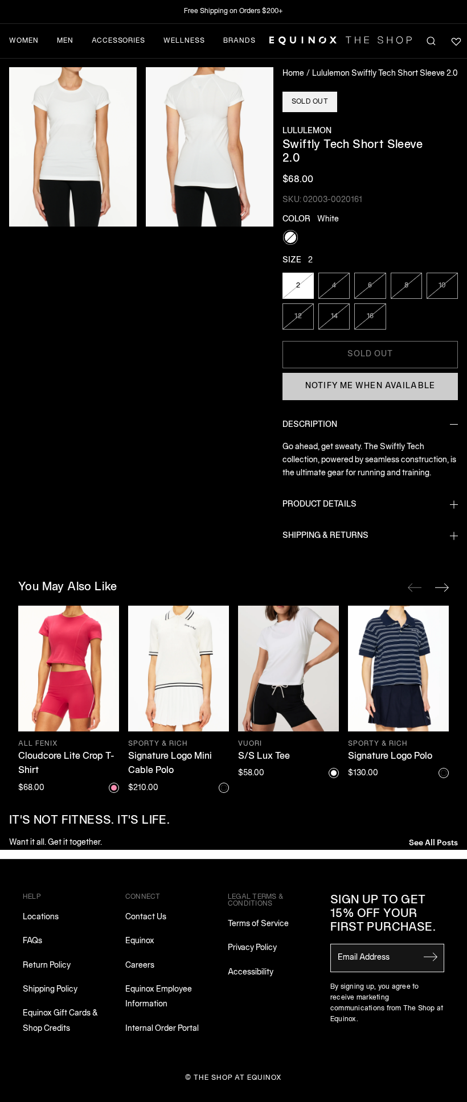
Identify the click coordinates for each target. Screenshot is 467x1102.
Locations (41, 917)
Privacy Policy (252, 948)
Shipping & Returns (325, 536)
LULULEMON (306, 131)
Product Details (319, 504)
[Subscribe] (430, 956)
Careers (139, 965)
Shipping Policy (50, 989)
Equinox (139, 941)
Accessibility (250, 972)
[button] (73, 147)
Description (309, 425)
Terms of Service (258, 924)
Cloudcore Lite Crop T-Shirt (66, 764)
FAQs (32, 941)
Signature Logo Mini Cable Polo (170, 764)
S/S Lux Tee (264, 756)
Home (293, 73)
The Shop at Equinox (238, 1078)
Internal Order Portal (162, 1029)
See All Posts (433, 841)
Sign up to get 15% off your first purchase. (383, 914)
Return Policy (47, 965)
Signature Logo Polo (390, 756)
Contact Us (145, 917)
